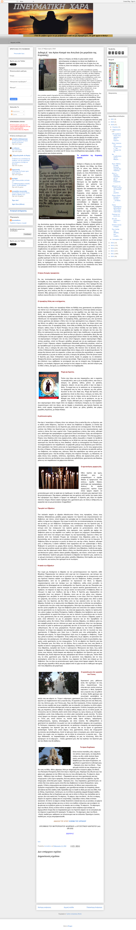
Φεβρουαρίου (116, 130)
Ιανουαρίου (116, 239)
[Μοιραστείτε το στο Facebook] (77, 846)
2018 (112, 124)
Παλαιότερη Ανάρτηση (94, 907)
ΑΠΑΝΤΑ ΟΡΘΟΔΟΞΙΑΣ (20, 139)
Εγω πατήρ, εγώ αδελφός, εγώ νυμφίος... (116, 232)
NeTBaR (15, 178)
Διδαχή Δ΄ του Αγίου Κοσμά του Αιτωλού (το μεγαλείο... (117, 189)
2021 (112, 119)
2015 (112, 245)
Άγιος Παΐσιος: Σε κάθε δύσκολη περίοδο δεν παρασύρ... (116, 167)
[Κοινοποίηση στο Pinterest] (79, 846)
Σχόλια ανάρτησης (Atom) (74, 914)
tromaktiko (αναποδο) (19, 191)
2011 (112, 253)
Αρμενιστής (16, 169)
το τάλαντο (15, 148)
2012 (112, 251)
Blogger (70, 926)
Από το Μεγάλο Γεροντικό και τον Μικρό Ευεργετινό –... (116, 178)
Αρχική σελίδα (15, 42)
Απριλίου (115, 127)
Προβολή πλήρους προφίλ (18, 223)
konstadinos (16, 220)
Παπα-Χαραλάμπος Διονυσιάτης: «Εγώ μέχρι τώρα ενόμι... (117, 208)
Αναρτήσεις (16, 111)
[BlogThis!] (73, 846)
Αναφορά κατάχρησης (18, 211)
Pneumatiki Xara (19, 53)
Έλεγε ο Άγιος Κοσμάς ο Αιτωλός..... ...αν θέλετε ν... (116, 199)
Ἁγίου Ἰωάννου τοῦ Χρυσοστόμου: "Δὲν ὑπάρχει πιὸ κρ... (117, 147)
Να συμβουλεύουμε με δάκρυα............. (116, 158)
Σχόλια (14, 114)
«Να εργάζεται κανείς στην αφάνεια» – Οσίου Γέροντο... (116, 137)
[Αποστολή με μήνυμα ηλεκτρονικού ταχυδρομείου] (71, 846)
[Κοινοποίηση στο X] (75, 846)
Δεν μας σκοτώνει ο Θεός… (116, 220)
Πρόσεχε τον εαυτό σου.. (116, 215)
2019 (112, 122)
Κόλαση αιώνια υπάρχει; (116, 225)
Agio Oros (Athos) (18, 204)
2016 (112, 243)
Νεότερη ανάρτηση (44, 907)
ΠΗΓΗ (39, 841)
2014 (112, 248)
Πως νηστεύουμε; (17, 149)
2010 (112, 256)
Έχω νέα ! (15, 200)
